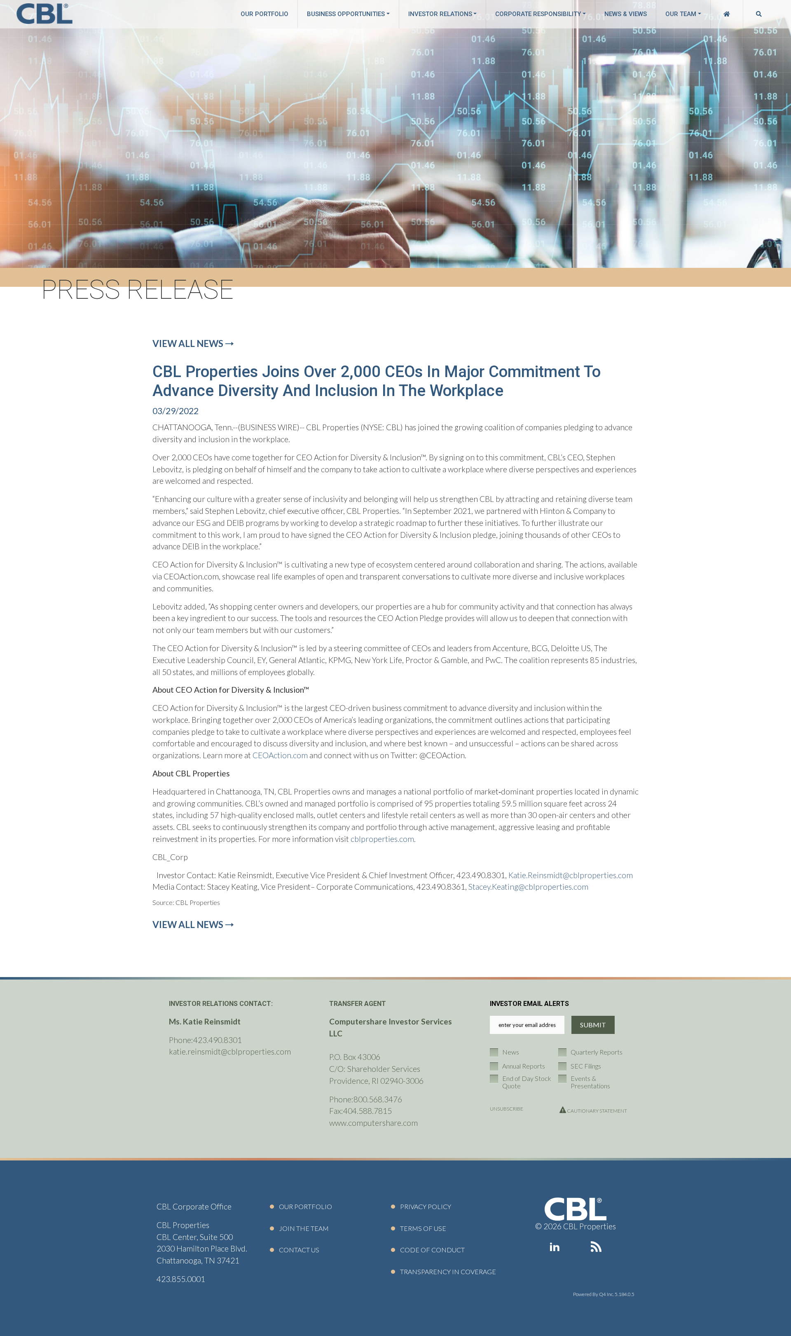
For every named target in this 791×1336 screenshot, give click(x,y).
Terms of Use (423, 1228)
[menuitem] (727, 14)
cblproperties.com (382, 839)
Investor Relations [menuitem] (440, 14)
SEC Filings (586, 1066)
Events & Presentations (590, 1082)
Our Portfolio (305, 1206)
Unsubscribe (506, 1109)
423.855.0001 (181, 1279)
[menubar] (503, 14)
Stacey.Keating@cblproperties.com (528, 886)
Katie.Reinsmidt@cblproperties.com (570, 875)
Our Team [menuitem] (680, 14)
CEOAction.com (280, 755)
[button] (44, 14)
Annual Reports (523, 1066)
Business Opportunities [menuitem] (346, 14)
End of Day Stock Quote (526, 1082)
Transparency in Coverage (448, 1271)
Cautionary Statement (596, 1111)
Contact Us (299, 1250)
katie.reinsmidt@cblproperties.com (230, 1051)
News (510, 1052)
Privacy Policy (425, 1206)
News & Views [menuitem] (625, 14)
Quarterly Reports (597, 1052)
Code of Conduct (432, 1250)
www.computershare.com (373, 1122)
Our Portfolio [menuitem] (264, 14)
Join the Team (304, 1228)
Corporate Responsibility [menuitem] (538, 14)
